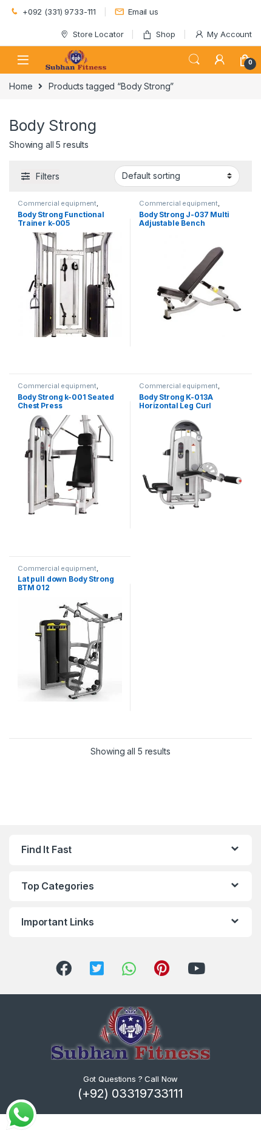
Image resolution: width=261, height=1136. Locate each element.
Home (20, 86)
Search (194, 59)
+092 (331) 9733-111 (59, 11)
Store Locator (98, 34)
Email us (143, 11)
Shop (165, 34)
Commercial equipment (57, 203)
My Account (229, 34)
